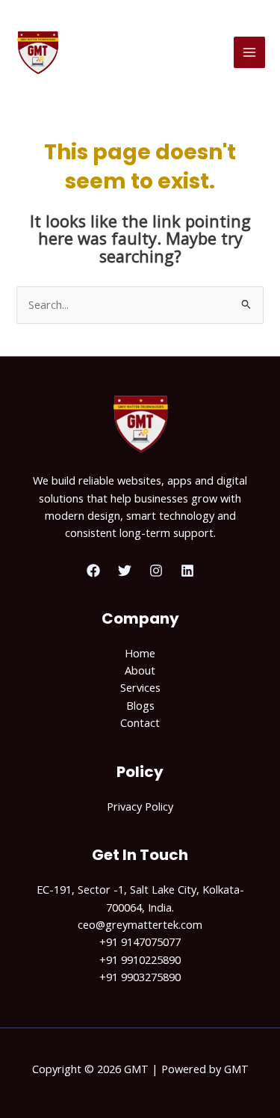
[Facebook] (93, 570)
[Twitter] (124, 570)
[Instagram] (156, 570)
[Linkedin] (187, 570)
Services (140, 687)
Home (140, 652)
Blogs (140, 705)
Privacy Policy (140, 806)
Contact (140, 722)
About (140, 670)
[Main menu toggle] (249, 52)
